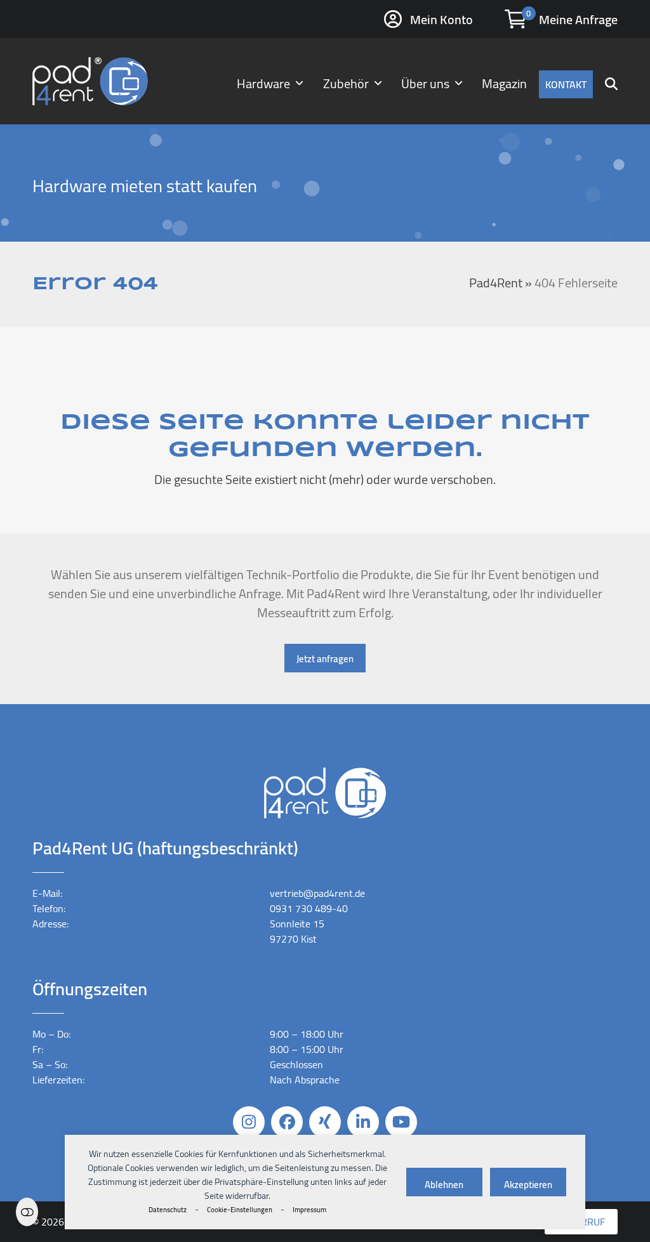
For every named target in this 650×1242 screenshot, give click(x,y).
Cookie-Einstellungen (239, 1209)
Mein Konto (441, 19)
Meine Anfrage (578, 19)
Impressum (309, 1209)
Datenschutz (168, 1209)
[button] (611, 81)
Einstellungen (27, 1212)
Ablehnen (444, 1184)
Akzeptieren (528, 1184)
